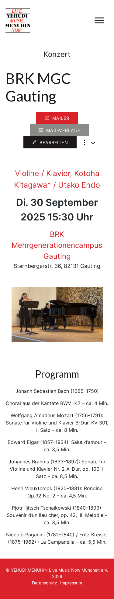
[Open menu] (99, 20)
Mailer (60, 118)
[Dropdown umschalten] (93, 142)
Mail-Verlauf (63, 130)
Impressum (71, 582)
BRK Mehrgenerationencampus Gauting (57, 245)
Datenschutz (44, 582)
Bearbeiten (54, 142)
